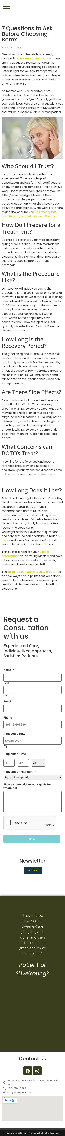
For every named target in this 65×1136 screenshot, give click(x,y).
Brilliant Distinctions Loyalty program (33, 572)
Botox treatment (28, 58)
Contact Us (32, 1058)
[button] (6, 6)
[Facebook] (27, 1070)
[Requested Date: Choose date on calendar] (5, 746)
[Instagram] (37, 1070)
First (6, 683)
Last (6, 695)
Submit (32, 839)
